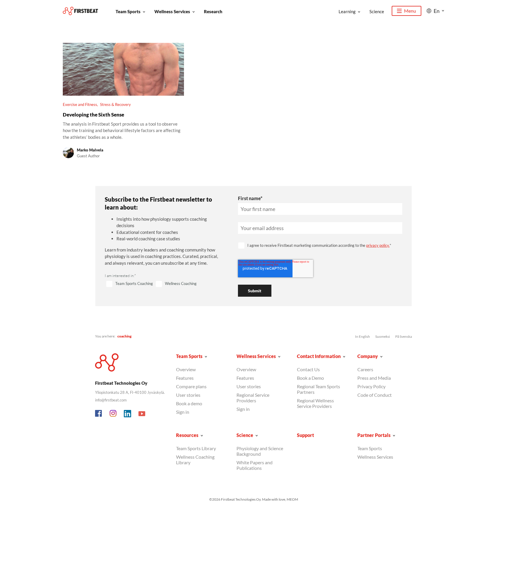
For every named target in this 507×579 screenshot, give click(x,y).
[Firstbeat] (80, 11)
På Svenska (403, 336)
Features (185, 378)
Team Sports (128, 11)
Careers (365, 369)
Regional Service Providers (252, 397)
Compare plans (191, 386)
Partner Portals (374, 435)
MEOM (292, 499)
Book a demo (189, 403)
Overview (186, 369)
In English (362, 336)
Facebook (99, 414)
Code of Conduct (374, 395)
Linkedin (127, 414)
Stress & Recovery (115, 104)
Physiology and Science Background (259, 451)
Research (213, 11)
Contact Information (319, 356)
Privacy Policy (371, 386)
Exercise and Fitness (80, 104)
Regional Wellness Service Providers (315, 403)
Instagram (113, 414)
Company (367, 356)
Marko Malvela (90, 150)
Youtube (142, 414)
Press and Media (374, 378)
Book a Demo (310, 378)
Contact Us (308, 369)
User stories (188, 395)
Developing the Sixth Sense (93, 115)
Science (376, 11)
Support (305, 435)
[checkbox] (164, 284)
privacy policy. (378, 245)
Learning (347, 11)
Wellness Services (172, 11)
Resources (187, 435)
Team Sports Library (196, 448)
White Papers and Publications (254, 465)
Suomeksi (382, 336)
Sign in (182, 412)
